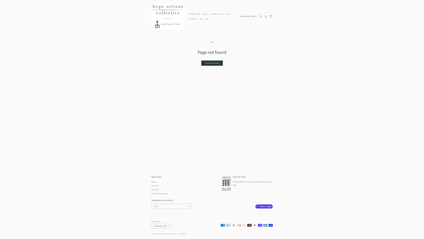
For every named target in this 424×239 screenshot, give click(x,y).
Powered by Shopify (171, 234)
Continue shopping (212, 63)
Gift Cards (154, 186)
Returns (154, 182)
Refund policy (183, 234)
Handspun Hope (160, 234)
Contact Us (155, 190)
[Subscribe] (188, 206)
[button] (206, 14)
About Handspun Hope (159, 194)
